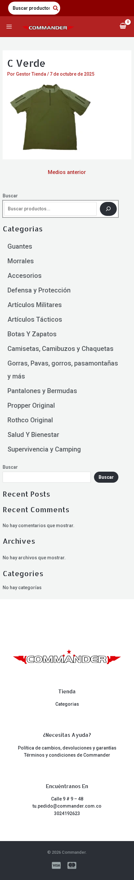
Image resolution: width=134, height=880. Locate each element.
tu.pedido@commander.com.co (67, 806)
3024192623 (67, 813)
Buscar (10, 195)
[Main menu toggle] (9, 26)
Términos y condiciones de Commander (67, 755)
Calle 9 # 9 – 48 (67, 798)
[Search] (56, 8)
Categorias (67, 704)
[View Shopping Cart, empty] (123, 26)
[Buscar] (108, 209)
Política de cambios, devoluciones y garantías (67, 747)
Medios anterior (67, 172)
